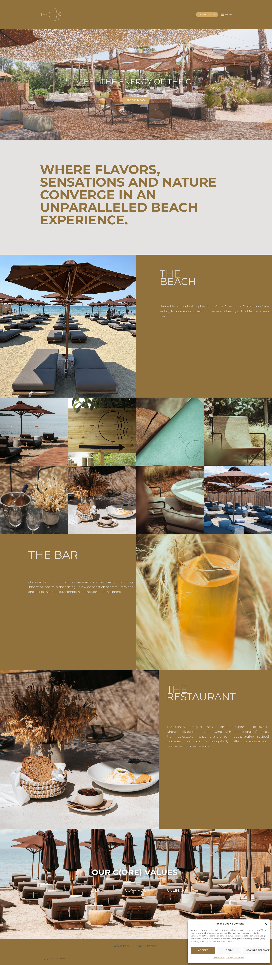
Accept (203, 950)
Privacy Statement (235, 957)
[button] (265, 923)
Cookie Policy (219, 957)
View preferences (256, 950)
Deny (229, 950)
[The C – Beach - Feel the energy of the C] (51, 14)
